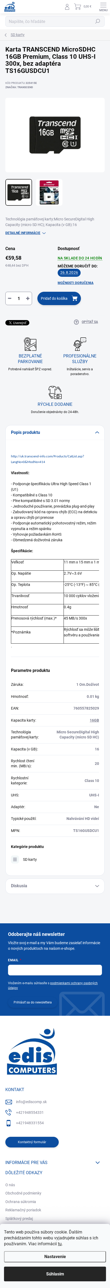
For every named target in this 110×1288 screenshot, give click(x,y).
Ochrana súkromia (20, 1202)
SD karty (30, 859)
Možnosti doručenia (75, 283)
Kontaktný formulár (32, 1142)
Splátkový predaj (19, 1218)
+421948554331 (30, 1112)
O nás (10, 1185)
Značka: (19, 87)
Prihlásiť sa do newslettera (33, 1002)
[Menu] (103, 6)
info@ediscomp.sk (31, 1102)
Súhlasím (55, 1274)
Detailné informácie (22, 233)
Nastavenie (55, 1256)
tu (60, 1243)
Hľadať (98, 21)
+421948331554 (30, 1123)
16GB (94, 720)
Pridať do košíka (54, 298)
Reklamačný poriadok (23, 1210)
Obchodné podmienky (23, 1193)
